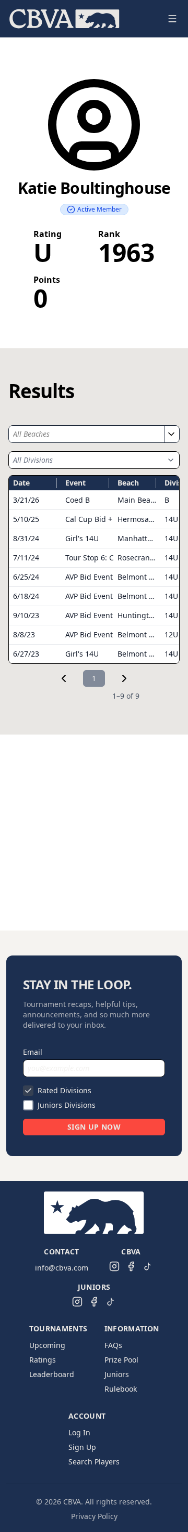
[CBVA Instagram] (114, 1266)
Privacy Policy (94, 1516)
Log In (79, 1432)
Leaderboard (51, 1374)
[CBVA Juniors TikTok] (110, 1302)
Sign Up (82, 1447)
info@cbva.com (61, 1268)
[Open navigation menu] (172, 18)
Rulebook (120, 1389)
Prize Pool (121, 1360)
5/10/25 (26, 519)
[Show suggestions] (170, 434)
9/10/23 (26, 615)
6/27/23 (26, 654)
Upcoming (47, 1345)
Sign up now (94, 1127)
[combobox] (86, 434)
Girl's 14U (82, 538)
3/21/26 (26, 500)
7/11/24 (26, 557)
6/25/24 (26, 577)
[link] (64, 678)
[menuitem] (64, 18)
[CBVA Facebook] (131, 1266)
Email (32, 1052)
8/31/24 (26, 538)
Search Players (94, 1461)
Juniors (116, 1374)
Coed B (77, 500)
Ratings (42, 1360)
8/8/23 (24, 634)
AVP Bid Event (89, 577)
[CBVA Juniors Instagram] (77, 1302)
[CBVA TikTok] (148, 1266)
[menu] (81, 18)
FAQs (113, 1345)
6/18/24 (26, 596)
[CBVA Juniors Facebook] (94, 1302)
